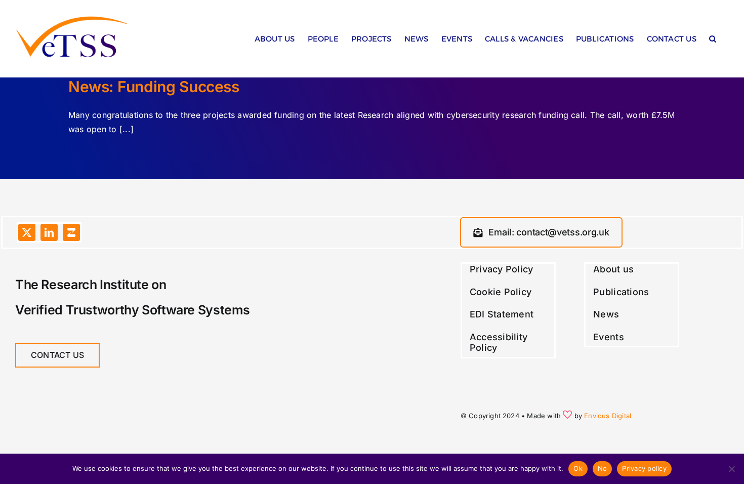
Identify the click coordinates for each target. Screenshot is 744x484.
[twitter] (26, 232)
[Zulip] (71, 232)
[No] (731, 469)
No (602, 468)
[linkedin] (49, 232)
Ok (578, 468)
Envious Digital (607, 416)
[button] (712, 41)
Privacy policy (644, 468)
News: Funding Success (153, 86)
